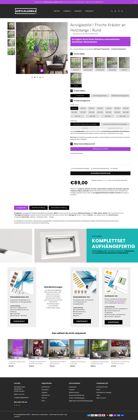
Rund (76, 86)
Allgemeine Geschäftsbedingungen (81, 401)
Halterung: (73, 121)
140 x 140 (108, 112)
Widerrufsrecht (74, 392)
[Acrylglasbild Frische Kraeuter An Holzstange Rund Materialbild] (11, 43)
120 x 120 (91, 112)
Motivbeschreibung (38, 208)
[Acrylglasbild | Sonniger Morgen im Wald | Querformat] (100, 349)
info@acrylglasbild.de (21, 398)
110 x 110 (83, 112)
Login (98, 395)
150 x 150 (117, 112)
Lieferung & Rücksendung (101, 168)
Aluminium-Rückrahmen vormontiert (85, 124)
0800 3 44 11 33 (19, 394)
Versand (105, 180)
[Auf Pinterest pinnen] (37, 77)
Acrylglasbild (80, 96)
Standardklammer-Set (115, 128)
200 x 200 (123, 116)
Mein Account (101, 398)
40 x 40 (83, 108)
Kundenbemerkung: (76, 153)
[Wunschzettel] (119, 11)
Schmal (124, 70)
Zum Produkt (19, 321)
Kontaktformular (102, 387)
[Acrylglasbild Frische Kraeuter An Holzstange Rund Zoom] (11, 51)
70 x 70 (109, 108)
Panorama (112, 70)
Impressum (73, 387)
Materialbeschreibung (59, 208)
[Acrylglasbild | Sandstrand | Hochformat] (79, 349)
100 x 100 (74, 112)
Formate (67, 11)
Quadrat (76, 70)
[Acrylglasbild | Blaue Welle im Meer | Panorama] (59, 349)
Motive (57, 11)
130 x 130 (100, 112)
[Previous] (18, 48)
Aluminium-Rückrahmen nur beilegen (115, 124)
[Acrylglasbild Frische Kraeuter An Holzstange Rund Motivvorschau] (11, 34)
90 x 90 (126, 108)
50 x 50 (91, 108)
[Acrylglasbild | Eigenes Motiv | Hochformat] (18, 349)
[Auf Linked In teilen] (40, 77)
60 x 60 (100, 108)
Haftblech (85, 128)
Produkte (89, 11)
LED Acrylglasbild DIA (100, 96)
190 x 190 (107, 116)
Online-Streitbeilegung (76, 398)
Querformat (88, 70)
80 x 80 (117, 108)
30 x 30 (74, 108)
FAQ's (98, 390)
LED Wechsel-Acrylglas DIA (120, 96)
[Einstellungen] (115, 11)
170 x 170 (77, 116)
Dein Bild (78, 11)
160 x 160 (125, 112)
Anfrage (115, 168)
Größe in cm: (74, 105)
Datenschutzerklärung (76, 395)
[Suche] (112, 11)
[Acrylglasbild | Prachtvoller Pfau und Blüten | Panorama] (120, 349)
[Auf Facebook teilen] (32, 77)
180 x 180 (92, 116)
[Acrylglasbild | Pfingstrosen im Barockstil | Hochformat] (38, 349)
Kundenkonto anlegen (104, 392)
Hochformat (100, 70)
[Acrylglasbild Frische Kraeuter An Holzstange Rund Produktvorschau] (11, 26)
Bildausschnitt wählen (100, 149)
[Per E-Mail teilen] (43, 77)
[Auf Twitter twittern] (35, 77)
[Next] (65, 48)
